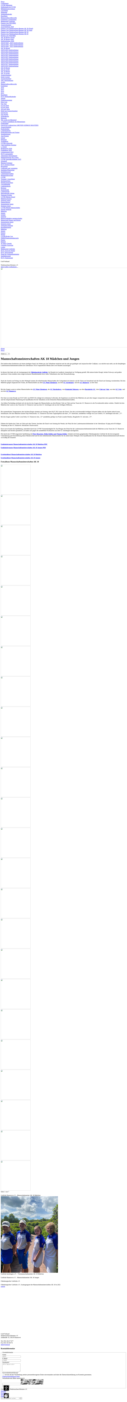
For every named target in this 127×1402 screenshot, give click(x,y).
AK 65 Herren (5, 68)
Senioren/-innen (6, 206)
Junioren (3, 216)
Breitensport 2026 (6, 148)
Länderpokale (5, 191)
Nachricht (5, 1362)
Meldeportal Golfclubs (8, 21)
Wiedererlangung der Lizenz (10, 157)
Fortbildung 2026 (6, 150)
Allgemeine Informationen (9, 156)
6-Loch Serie (5, 105)
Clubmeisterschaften (7, 173)
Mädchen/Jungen (6, 199)
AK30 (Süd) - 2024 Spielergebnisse (12, 44)
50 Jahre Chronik (6, 243)
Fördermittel (4, 123)
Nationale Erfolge (6, 195)
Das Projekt (4, 114)
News (2, 1)
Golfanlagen (5, 3)
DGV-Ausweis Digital (8, 251)
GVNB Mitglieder (6, 5)
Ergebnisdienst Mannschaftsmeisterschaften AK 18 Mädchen (21, 454)
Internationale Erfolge (7, 193)
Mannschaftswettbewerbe (9, 18)
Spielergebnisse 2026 (7, 41)
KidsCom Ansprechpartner (9, 111)
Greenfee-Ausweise (7, 245)
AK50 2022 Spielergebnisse (9, 55)
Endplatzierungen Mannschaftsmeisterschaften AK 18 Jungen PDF (23, 448)
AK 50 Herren (5, 48)
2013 (2, 93)
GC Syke (119, 389)
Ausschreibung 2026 (7, 27)
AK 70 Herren (5, 71)
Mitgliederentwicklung (8, 9)
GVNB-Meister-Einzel (8, 197)
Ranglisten (4, 16)
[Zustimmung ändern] (6, 1395)
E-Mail (5, 1358)
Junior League (5, 77)
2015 (2, 89)
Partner (3, 240)
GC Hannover (84, 382)
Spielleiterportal (6, 172)
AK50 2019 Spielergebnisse (9, 61)
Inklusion (4, 139)
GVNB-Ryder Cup (7, 236)
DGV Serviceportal (7, 252)
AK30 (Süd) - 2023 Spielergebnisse (12, 46)
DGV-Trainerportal (7, 258)
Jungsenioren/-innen (7, 204)
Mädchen (4, 211)
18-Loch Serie (5, 109)
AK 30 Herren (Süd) (7, 39)
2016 (2, 87)
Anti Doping (5, 136)
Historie (3, 242)
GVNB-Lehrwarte (6, 143)
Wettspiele (4, 12)
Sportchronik (5, 190)
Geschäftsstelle (5, 184)
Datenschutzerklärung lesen (11, 1376)
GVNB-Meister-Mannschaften (10, 208)
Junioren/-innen (6, 200)
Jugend (3, 98)
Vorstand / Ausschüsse (8, 179)
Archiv (3, 82)
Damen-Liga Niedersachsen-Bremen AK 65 (14, 34)
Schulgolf (4, 161)
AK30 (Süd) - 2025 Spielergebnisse (12, 43)
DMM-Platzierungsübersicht (10, 238)
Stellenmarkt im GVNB (8, 7)
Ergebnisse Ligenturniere (8, 19)
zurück (3, 1286)
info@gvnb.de (5, 1344)
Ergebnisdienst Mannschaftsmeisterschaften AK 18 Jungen (20, 458)
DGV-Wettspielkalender (8, 96)
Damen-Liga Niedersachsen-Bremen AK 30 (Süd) (16, 30)
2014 (2, 91)
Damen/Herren (5, 202)
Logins (3, 247)
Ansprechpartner (6, 25)
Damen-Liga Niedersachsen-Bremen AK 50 (14, 32)
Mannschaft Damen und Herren (11, 220)
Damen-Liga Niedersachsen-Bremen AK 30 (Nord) (17, 28)
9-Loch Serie (5, 107)
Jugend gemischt (6, 209)
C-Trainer (4, 147)
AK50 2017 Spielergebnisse (9, 64)
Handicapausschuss (7, 182)
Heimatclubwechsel (7, 175)
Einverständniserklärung (10, 1373)
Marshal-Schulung (6, 163)
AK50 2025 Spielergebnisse (9, 50)
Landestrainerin (6, 130)
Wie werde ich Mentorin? (9, 120)
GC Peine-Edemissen (50, 382)
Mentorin (4, 118)
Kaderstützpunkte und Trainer (10, 132)
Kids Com (4, 102)
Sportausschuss (5, 181)
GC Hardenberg (55, 389)
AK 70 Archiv (5, 73)
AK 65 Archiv (5, 70)
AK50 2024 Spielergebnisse (9, 52)
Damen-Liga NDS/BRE (8, 23)
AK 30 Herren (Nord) (8, 37)
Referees (3, 188)
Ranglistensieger (6, 227)
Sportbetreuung (5, 134)
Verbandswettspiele (7, 225)
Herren (3, 234)
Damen (3, 233)
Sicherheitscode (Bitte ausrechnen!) (13, 1378)
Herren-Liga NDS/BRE (8, 36)
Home (3, 348)
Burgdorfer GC (90, 389)
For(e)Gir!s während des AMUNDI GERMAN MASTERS (19, 125)
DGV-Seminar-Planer (7, 165)
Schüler (3, 215)
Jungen (3, 213)
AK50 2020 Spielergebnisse (9, 59)
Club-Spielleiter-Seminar (8, 145)
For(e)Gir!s (4, 113)
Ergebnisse (4, 86)
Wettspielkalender (6, 14)
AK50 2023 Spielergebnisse (9, 53)
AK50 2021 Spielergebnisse (9, 57)
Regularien (4, 166)
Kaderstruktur (5, 129)
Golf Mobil (4, 10)
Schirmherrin (5, 116)
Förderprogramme (6, 100)
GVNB (3, 177)
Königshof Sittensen (72, 389)
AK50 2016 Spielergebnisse (9, 66)
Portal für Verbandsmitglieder (10, 254)
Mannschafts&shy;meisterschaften (11, 218)
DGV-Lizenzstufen (7, 154)
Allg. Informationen (7, 80)
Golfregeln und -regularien (9, 168)
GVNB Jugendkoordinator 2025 (11, 159)
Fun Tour (4, 104)
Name (4, 1355)
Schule (3, 138)
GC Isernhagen (68, 382)
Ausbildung (4, 141)
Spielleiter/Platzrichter (7, 170)
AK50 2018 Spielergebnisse (9, 62)
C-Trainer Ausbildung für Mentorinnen (13, 122)
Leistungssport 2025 (7, 152)
